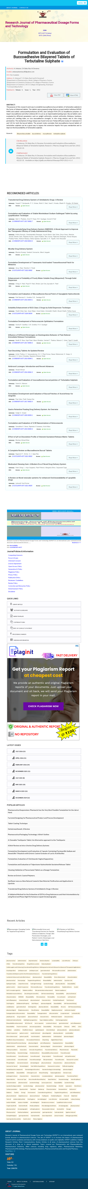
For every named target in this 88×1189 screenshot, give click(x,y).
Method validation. (23, 1112)
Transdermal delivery (51, 1049)
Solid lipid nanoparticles (30, 1020)
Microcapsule (58, 1026)
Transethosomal (65, 1053)
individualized (57, 1036)
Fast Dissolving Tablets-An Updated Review (26, 351)
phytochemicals (21, 1046)
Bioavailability (30, 997)
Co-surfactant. (61, 997)
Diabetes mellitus (28, 990)
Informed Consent (14, 561)
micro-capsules (39, 1023)
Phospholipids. (11, 1063)
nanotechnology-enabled (14, 1086)
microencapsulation (35, 1026)
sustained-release (51, 1023)
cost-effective (66, 960)
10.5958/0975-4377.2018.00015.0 (22, 241)
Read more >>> (76, 542)
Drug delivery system (33, 964)
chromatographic (22, 1109)
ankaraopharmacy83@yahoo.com (23, 72)
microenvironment (22, 1063)
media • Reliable (11, 1102)
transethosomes (11, 1056)
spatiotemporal (39, 1030)
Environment (31, 1092)
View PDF (57, 95)
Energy (23, 1092)
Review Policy (12, 583)
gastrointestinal (45, 970)
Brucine (63, 1006)
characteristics (46, 1000)
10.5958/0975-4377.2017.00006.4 (22, 343)
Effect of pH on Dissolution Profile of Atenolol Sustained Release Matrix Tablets (41, 437)
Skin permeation (47, 1059)
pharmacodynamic (74, 1030)
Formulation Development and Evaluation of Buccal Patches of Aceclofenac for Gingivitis (40, 395)
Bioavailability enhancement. (50, 1053)
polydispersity (11, 1016)
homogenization (42, 1013)
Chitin (8, 964)
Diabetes (9, 1092)
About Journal (11, 7)
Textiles (16, 1092)
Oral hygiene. (31, 1099)
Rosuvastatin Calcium (48, 1109)
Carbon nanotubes (12, 1089)
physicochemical (71, 993)
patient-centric (11, 987)
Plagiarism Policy (13, 572)
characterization (72, 977)
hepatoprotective (58, 1043)
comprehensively (23, 983)
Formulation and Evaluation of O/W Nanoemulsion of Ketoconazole (35, 423)
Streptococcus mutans (48, 1102)
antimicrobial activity (19, 1099)
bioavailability (48, 977)
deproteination (33, 960)
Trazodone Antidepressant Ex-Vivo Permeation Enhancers (23, 973)
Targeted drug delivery (34, 980)
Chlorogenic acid (32, 1072)
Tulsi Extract (70, 1000)
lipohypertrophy (11, 983)
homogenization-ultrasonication (16, 1013)
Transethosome (59, 1059)
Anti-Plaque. (35, 1003)
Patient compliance (60, 990)
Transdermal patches (18, 964)
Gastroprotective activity (14, 1119)
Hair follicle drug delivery (38, 1066)
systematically (76, 1013)
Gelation (9, 1030)
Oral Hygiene (10, 1003)
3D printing (45, 1039)
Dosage (68, 1109)
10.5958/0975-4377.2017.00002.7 (22, 221)
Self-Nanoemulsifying (70, 1003)
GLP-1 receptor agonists (13, 990)
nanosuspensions (47, 1082)
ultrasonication (53, 1013)
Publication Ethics (14, 577)
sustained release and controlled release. (18, 977)
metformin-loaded (70, 1010)
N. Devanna (35, 68)
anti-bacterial (71, 997)
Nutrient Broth (23, 1105)
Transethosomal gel (35, 1059)
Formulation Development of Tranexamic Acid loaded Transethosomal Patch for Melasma (41, 263)
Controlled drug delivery (45, 1092)
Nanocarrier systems (54, 1066)
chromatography (63, 1105)
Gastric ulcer (27, 1119)
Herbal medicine (34, 1053)
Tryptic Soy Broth (11, 1105)
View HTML (73, 95)
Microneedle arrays (36, 987)
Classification (35, 1010)
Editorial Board (38, 1181)
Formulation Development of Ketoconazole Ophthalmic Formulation (35, 321)
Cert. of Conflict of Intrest (22, 628)
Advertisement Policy (15, 589)
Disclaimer (11, 591)
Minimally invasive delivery (14, 993)
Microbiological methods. (49, 1105)
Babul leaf (74, 1096)
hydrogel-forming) (36, 983)
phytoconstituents (70, 1063)
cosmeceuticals (11, 1059)
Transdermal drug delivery (49, 973)
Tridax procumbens (12, 1049)
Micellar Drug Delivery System (20, 249)
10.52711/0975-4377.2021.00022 (22, 456)
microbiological (42, 1099)
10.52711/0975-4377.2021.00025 (22, 485)
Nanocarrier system (72, 1059)
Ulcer (79, 1026)
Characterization (51, 1089)
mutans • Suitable (23, 1102)
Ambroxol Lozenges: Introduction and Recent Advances (31, 366)
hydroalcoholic (59, 1112)
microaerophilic (63, 1099)
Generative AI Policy (15, 569)
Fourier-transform (22, 1026)
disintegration (32, 1006)
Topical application (55, 1072)
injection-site (68, 980)
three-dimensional (59, 977)
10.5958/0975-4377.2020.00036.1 (22, 415)
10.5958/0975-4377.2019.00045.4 (22, 429)
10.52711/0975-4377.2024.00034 (22, 313)
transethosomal (35, 1056)
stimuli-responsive (23, 987)
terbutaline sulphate (59, 134)
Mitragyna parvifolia (71, 1115)
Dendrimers (77, 1086)
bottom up (41, 1089)
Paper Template (18, 616)
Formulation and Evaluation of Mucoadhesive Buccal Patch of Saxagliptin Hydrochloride (44, 294)
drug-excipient (21, 1016)
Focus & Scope (13, 558)
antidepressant (22, 970)
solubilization (10, 1006)
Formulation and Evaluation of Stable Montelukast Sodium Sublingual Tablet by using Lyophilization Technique (42, 214)
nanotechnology (48, 983)
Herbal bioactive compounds (15, 1069)
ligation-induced (70, 1112)
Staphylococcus (23, 1096)
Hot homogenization (61, 1020)
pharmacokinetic (60, 983)
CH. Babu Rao (26, 68)
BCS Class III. (28, 1023)
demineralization (44, 960)
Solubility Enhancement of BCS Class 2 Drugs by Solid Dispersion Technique (39, 308)
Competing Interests (15, 555)
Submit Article (17, 604)
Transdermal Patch (72, 1076)
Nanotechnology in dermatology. (51, 1069)
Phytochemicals (64, 1049)
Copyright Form (19, 622)
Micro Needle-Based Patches (37, 1079)
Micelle (61, 1086)
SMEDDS (20, 997)
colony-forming (75, 1099)
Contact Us (23, 7)
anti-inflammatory (12, 1000)
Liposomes (69, 1086)
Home (9, 1181)
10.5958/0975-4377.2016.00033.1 (22, 300)
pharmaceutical (11, 960)
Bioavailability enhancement (15, 1023)
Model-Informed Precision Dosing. (16, 1043)
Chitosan (75, 960)
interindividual (50, 1030)
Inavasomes (23, 1049)
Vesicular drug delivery (35, 1049)
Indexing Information (21, 640)
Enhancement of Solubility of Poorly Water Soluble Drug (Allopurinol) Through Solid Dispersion (42, 279)
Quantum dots (24, 1089)
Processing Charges (19, 634)
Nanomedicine (63, 1089)
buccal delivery (36, 134)
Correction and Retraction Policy (19, 586)
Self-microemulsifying (47, 993)
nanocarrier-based (12, 1066)
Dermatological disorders (32, 1069)
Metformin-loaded (56, 1016)
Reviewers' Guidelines (15, 580)
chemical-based (23, 1000)
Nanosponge (21, 980)
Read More (73, 207)
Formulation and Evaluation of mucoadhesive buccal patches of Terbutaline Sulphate (43, 380)
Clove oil (66, 1096)
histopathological (11, 1115)
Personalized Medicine (33, 1039)
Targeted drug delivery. (61, 1092)
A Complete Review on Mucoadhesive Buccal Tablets (30, 450)
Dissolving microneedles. (31, 993)
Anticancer (73, 1089)
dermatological (34, 1063)
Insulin (76, 987)
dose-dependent (47, 1115)
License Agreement (14, 563)
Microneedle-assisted (58, 970)
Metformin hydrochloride (14, 1020)
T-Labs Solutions (18, 1186)
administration (22, 960)
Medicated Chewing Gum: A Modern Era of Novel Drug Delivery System (37, 464)
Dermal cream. (67, 1072)
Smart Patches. (52, 1079)
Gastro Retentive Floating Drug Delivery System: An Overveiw (33, 409)
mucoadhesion (47, 134)
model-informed (35, 1033)
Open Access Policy (15, 566)
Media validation (34, 1105)
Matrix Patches (11, 1079)
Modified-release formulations (15, 1039)
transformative (35, 1036)
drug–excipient (46, 1056)
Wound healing (11, 1053)
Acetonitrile (60, 1109)
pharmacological (11, 1010)
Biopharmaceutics (23, 1010)
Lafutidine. (17, 1030)
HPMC (74, 1026)
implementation (46, 1036)
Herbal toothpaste (56, 1096)
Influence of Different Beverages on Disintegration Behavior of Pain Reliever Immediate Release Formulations (39, 336)
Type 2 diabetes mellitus (46, 1020)
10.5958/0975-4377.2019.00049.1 (22, 358)
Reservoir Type (22, 1079)
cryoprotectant (65, 1013)
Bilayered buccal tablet (23, 134)
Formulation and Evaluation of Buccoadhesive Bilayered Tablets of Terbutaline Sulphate (44, 56)
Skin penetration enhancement (44, 990)
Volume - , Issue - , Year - (28, 90)
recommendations (47, 1076)
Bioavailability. (47, 980)
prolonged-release (12, 1076)
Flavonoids (74, 1049)
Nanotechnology (22, 1053)
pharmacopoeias (59, 1076)
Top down (33, 1089)
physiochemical (35, 1000)
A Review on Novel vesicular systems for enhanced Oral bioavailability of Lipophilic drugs (42, 479)
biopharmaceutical (57, 1010)
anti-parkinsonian (70, 1056)
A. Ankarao (17, 68)
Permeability (51, 997)
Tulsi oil (9, 1099)
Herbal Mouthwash (58, 1000)
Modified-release (28, 1030)
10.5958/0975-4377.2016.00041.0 (22, 372)
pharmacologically (46, 1003)
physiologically (47, 1033)
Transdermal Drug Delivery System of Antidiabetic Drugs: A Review (35, 200)
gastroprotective (47, 1112)
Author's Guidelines (20, 610)
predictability (69, 1033)
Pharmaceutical (11, 1112)
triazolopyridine (11, 970)
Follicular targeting (67, 1066)
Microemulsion (40, 997)
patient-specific (24, 1036)
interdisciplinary (75, 1079)
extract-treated (58, 1115)
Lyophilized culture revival (64, 1102)
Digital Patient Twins (56, 1039)
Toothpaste (45, 1096)
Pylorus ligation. (37, 1119)
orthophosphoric (35, 1109)
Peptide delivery (67, 987)
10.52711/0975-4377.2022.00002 (22, 270)
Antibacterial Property (23, 1003)
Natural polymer (46, 964)
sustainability (55, 960)
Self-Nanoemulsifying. (74, 1006)
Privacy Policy (12, 575)
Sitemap (52, 1181)
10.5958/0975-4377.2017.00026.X (22, 401)
